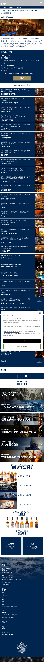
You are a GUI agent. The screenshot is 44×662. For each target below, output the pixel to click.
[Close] (40, 313)
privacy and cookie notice (11, 333)
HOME (3, 565)
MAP (22, 78)
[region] (22, 331)
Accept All (22, 341)
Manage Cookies (22, 346)
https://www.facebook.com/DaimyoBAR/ (19, 73)
